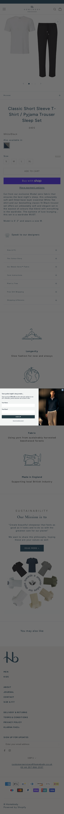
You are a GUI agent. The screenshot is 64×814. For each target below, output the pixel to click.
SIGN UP (18, 417)
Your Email (5, 409)
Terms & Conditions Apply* (18, 420)
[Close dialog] (62, 390)
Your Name (5, 402)
